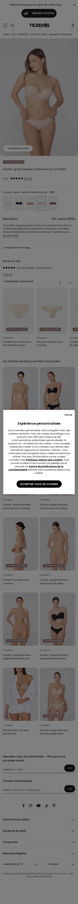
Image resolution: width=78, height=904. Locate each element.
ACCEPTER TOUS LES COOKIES (39, 484)
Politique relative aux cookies (44, 459)
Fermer (68, 414)
